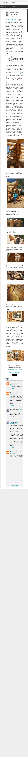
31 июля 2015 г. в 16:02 (16, 410)
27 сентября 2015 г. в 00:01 (16, 452)
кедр (19, 372)
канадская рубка (13, 372)
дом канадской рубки (16, 371)
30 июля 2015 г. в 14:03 (15, 393)
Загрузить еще (14, 485)
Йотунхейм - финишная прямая (14, 14)
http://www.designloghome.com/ (14, 74)
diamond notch (14, 369)
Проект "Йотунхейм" (11, 19)
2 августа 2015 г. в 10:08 (15, 422)
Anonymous (13, 383)
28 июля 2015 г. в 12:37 (15, 383)
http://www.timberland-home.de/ (14, 71)
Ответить (12, 388)
